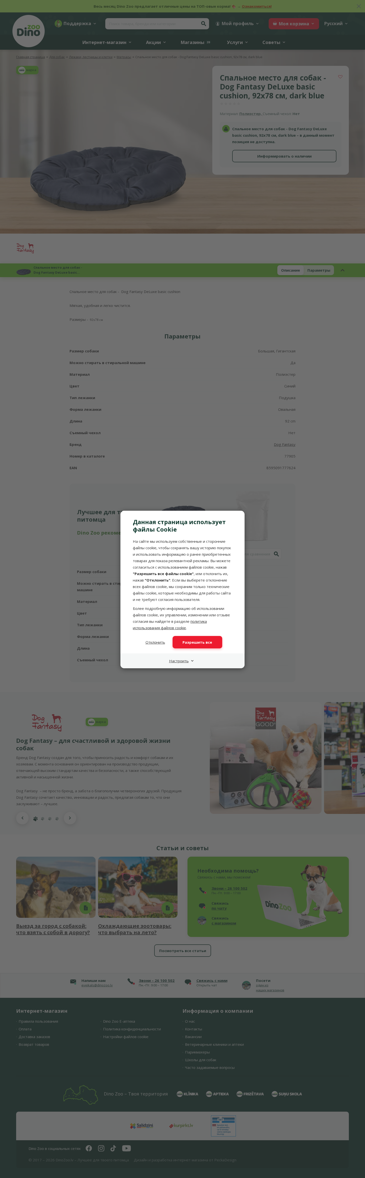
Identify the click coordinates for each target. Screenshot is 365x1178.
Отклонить (155, 642)
